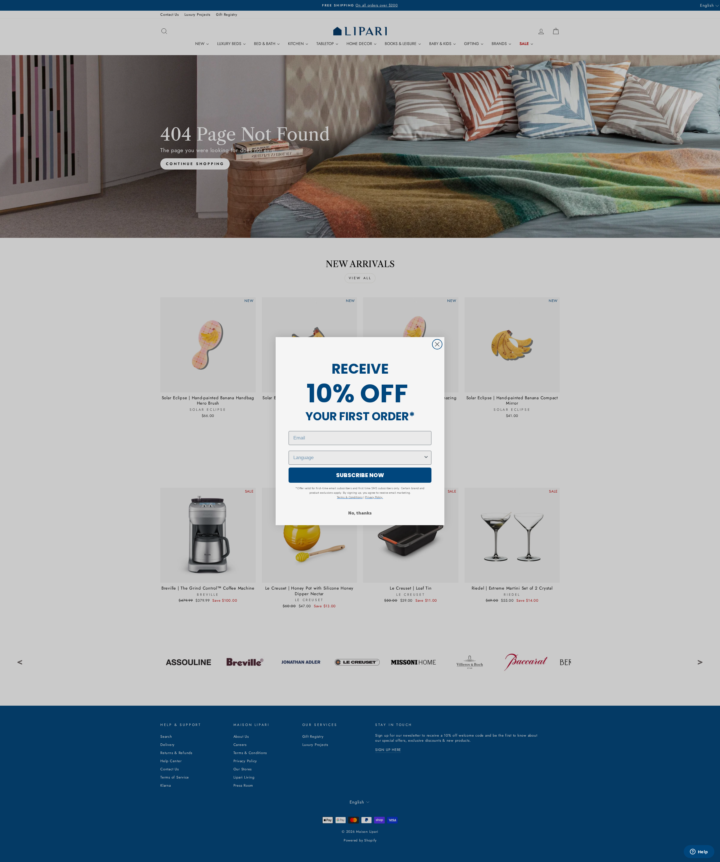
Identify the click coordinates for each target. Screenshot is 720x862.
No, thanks (360, 512)
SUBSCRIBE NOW (360, 475)
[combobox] (358, 457)
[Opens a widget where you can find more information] (698, 852)
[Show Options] (426, 457)
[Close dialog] (437, 344)
